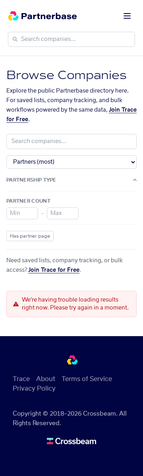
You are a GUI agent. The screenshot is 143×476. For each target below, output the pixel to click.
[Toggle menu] (127, 16)
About (45, 379)
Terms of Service (87, 379)
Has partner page (30, 236)
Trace (21, 379)
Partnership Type (31, 180)
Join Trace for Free (53, 270)
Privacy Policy (34, 388)
